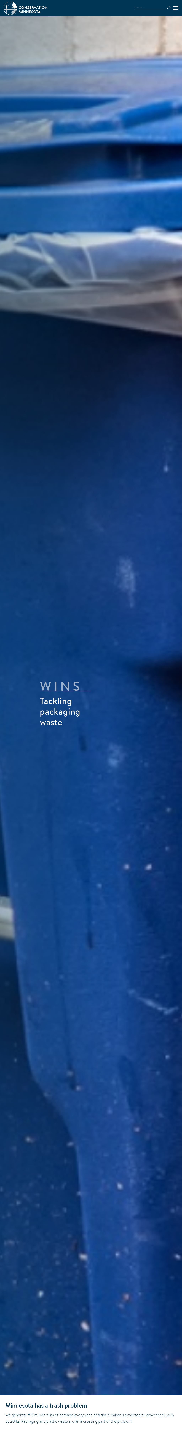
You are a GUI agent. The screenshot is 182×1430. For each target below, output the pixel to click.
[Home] (25, 8)
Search (168, 7)
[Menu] (175, 8)
